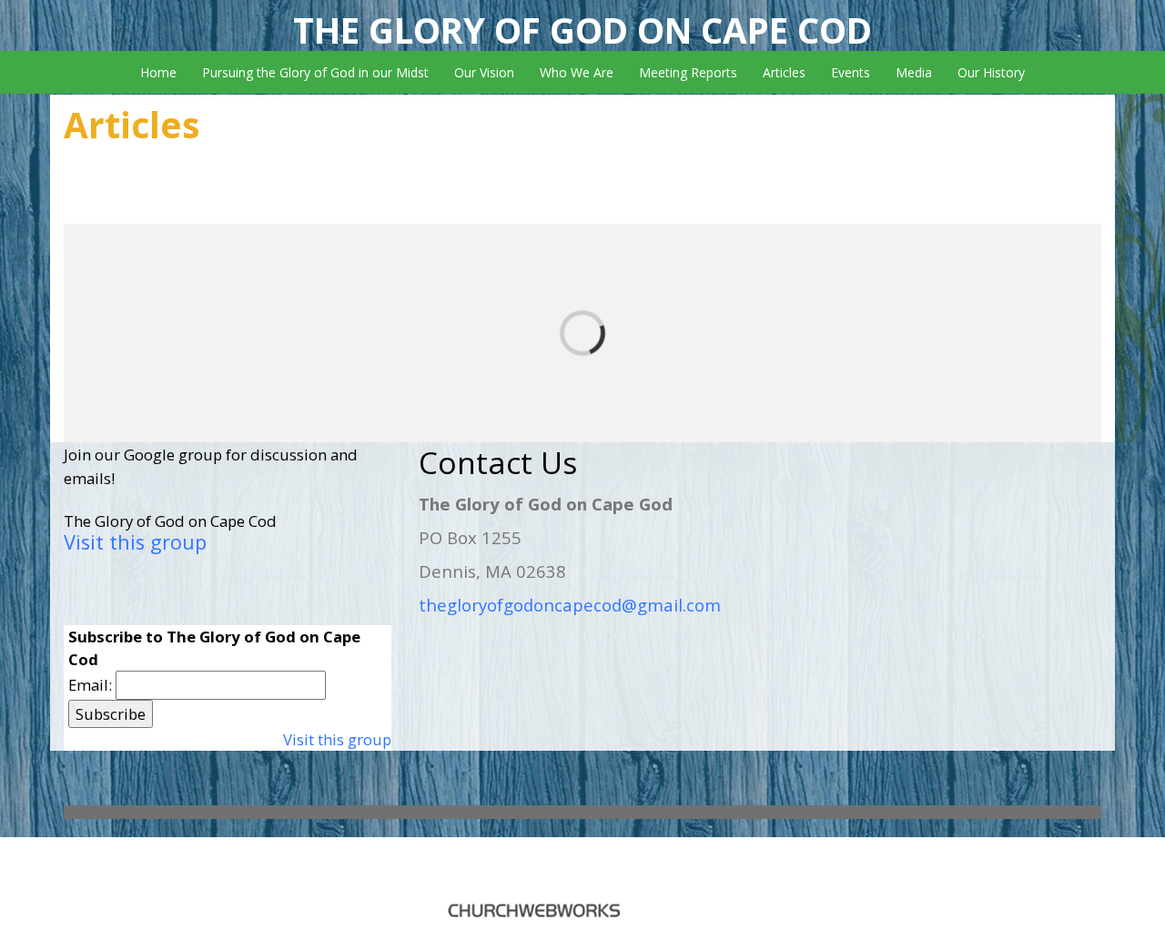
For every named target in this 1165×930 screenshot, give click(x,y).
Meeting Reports (688, 72)
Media (914, 72)
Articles (784, 72)
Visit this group (135, 542)
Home (158, 72)
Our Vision (484, 72)
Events (850, 72)
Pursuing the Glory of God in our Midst (315, 72)
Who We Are (576, 72)
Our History (991, 72)
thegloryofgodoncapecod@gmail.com (570, 604)
